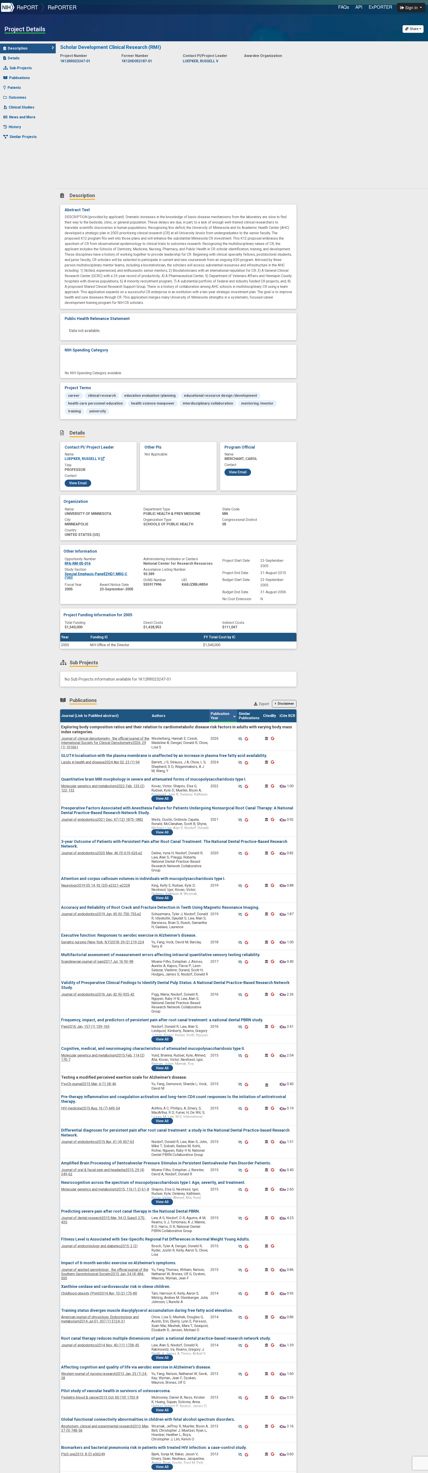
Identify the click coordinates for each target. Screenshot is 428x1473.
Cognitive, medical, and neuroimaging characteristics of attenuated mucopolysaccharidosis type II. (153, 1048)
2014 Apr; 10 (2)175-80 (99, 1293)
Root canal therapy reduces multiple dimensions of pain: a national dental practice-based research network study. (166, 1338)
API (358, 7)
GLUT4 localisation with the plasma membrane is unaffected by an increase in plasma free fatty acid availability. (164, 755)
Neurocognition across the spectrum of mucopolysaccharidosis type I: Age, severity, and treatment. (153, 1182)
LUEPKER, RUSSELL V (83, 459)
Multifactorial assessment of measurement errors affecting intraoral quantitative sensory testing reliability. (160, 954)
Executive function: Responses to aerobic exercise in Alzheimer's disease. (128, 935)
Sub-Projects (21, 68)
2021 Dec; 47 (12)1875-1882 (102, 819)
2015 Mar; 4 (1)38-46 (88, 1084)
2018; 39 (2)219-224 (102, 942)
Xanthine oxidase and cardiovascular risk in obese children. (115, 1286)
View (162, 798)
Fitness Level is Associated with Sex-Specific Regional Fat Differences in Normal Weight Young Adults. (155, 1239)
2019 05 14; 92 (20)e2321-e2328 (95, 885)
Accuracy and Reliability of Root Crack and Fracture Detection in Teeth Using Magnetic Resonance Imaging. (160, 907)
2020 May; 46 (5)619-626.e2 (101, 853)
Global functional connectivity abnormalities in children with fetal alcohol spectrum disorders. (148, 1419)
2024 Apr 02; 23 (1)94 (100, 762)
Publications (19, 78)
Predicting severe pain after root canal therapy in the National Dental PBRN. (130, 1211)
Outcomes (17, 97)
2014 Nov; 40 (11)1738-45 (100, 1345)
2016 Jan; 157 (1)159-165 (85, 1026)
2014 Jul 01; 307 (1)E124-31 (100, 1319)
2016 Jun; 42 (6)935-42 (97, 994)
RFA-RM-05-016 (78, 563)
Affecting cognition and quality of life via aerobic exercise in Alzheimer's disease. (136, 1367)
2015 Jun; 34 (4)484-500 (104, 1274)
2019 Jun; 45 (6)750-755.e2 (101, 914)
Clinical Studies (21, 107)
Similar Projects (23, 137)
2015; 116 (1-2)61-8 (105, 1189)
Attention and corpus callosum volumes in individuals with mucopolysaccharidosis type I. (143, 878)
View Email (78, 483)
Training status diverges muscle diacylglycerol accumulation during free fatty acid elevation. (147, 1310)
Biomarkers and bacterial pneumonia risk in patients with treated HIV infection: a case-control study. (154, 1447)
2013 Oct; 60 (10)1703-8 (99, 1397)
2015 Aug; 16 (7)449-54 (90, 1108)
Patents (14, 88)
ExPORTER (380, 7)
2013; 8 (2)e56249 (83, 1454)
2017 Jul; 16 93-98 (97, 961)
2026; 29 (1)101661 (105, 742)
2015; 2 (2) (99, 1246)
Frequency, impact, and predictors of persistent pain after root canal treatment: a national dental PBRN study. (162, 1020)
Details (14, 58)
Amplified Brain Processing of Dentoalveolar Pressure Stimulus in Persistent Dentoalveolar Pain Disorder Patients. (166, 1163)
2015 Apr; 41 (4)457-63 (97, 1142)
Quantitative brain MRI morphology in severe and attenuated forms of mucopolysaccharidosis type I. (153, 779)
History (15, 127)
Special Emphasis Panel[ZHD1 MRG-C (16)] (96, 576)
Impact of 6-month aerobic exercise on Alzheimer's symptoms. (118, 1262)
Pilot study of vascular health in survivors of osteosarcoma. (116, 1390)
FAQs (343, 7)
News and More (22, 117)
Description (17, 48)
